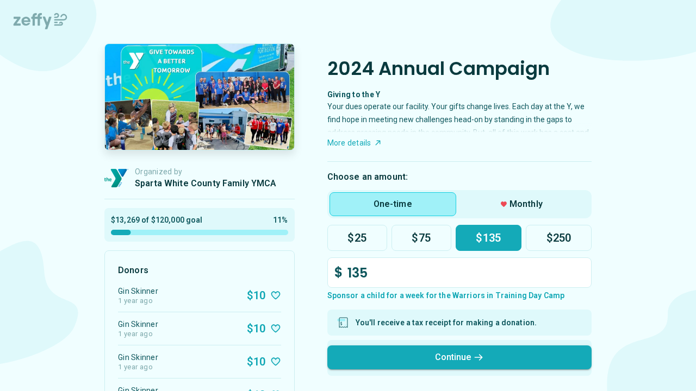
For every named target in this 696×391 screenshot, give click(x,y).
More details (349, 142)
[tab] (393, 204)
